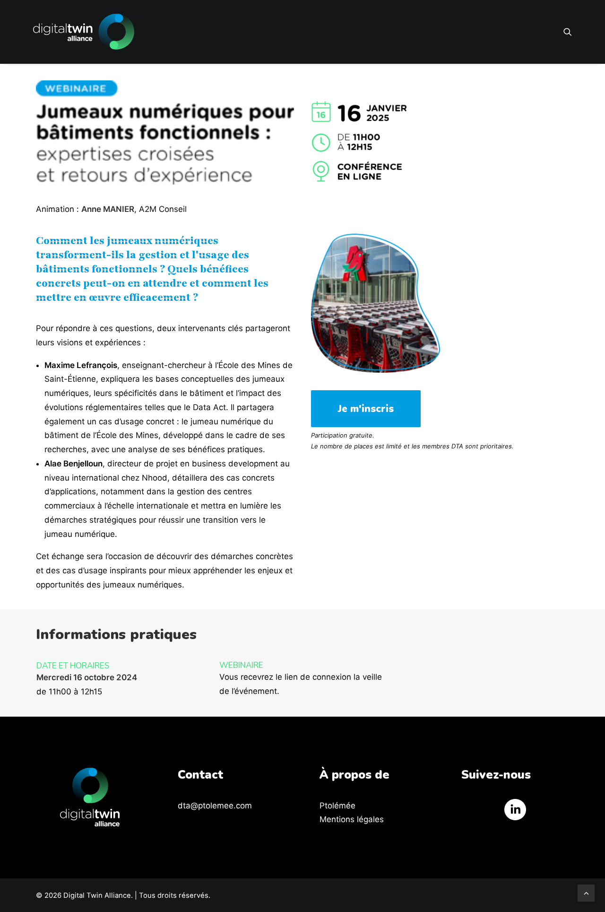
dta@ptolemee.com (215, 805)
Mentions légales (352, 819)
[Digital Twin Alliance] (83, 32)
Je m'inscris (366, 408)
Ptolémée (337, 805)
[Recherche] (567, 31)
